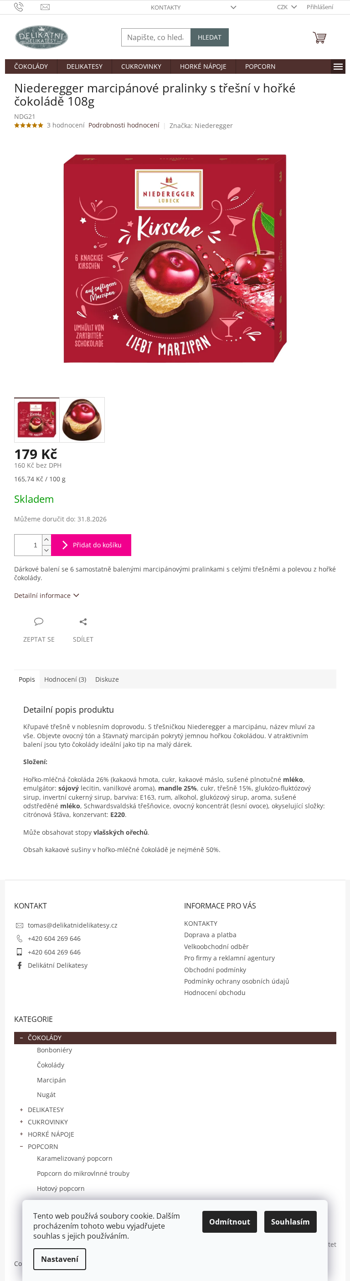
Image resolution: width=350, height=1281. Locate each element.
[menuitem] (31, 66)
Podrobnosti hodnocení (124, 125)
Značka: (201, 125)
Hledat (209, 37)
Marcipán (51, 1080)
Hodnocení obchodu (215, 992)
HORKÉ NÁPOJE (51, 1134)
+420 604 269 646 (54, 938)
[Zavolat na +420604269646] (27, 6)
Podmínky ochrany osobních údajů (236, 981)
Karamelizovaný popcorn (75, 1158)
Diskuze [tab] (107, 679)
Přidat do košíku (97, 545)
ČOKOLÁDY (45, 1037)
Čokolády (50, 1065)
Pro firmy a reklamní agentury (229, 958)
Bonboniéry (54, 1050)
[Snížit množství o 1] (46, 550)
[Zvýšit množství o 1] (46, 540)
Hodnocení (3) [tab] (65, 679)
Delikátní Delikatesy (58, 965)
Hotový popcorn (61, 1188)
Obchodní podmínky (215, 969)
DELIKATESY (46, 1109)
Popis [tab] (27, 679)
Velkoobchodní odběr (216, 946)
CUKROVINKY (48, 1122)
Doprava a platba (210, 934)
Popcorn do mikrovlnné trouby (83, 1173)
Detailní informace (42, 595)
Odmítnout (229, 1222)
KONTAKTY (165, 7)
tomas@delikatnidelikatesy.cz (73, 925)
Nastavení (59, 1259)
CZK (283, 7)
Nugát (46, 1094)
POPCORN (43, 1146)
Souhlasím (290, 1222)
